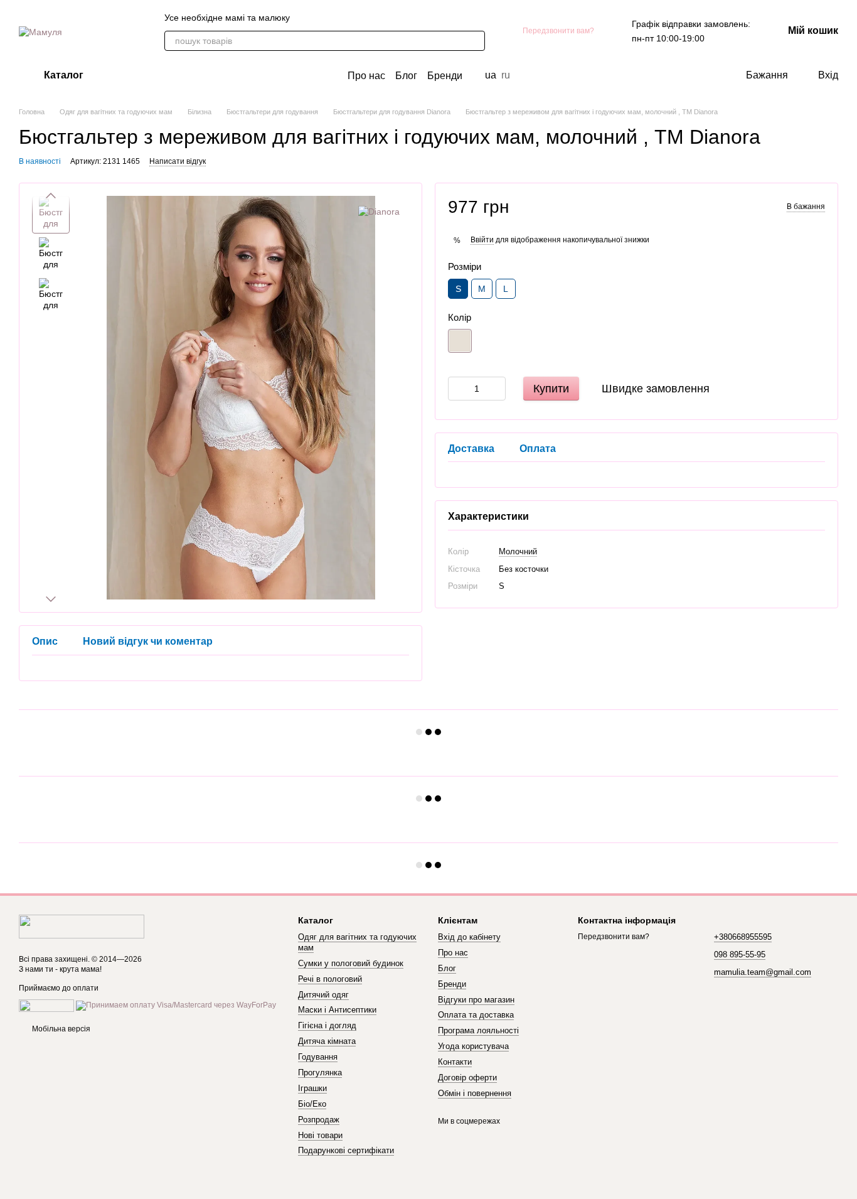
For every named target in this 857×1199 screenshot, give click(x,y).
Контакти (455, 1062)
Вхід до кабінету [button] (469, 937)
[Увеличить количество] (496, 388)
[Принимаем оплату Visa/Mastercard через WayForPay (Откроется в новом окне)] (176, 1005)
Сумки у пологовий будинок (350, 963)
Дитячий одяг (323, 994)
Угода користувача (473, 1046)
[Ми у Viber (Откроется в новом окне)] (307, 18)
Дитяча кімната (327, 1041)
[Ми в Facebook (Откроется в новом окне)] (338, 18)
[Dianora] (379, 211)
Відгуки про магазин (476, 999)
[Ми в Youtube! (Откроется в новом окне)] (353, 18)
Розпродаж (318, 1119)
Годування (318, 1057)
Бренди (444, 75)
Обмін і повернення (474, 1093)
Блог (406, 75)
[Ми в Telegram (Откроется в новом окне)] (322, 18)
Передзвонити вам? (558, 30)
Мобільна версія (60, 1028)
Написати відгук (177, 161)
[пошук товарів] (475, 41)
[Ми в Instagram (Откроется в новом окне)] (368, 18)
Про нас (366, 75)
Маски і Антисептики (337, 1009)
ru (505, 75)
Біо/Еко (312, 1104)
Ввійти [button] (482, 239)
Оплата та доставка (476, 1014)
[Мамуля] (81, 926)
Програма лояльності (478, 1030)
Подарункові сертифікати (346, 1150)
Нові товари (320, 1135)
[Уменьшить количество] (457, 388)
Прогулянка (320, 1072)
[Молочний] (460, 340)
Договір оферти (467, 1077)
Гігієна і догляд (327, 1025)
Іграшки (312, 1088)
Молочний (518, 551)
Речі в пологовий (330, 979)
